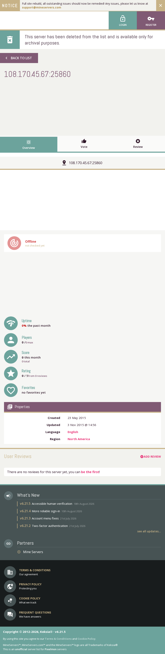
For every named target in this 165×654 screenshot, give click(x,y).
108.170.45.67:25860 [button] (85, 162)
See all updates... (149, 531)
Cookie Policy (86, 639)
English (73, 432)
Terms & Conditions (58, 639)
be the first (90, 472)
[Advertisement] (82, 106)
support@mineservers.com (41, 7)
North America (79, 439)
